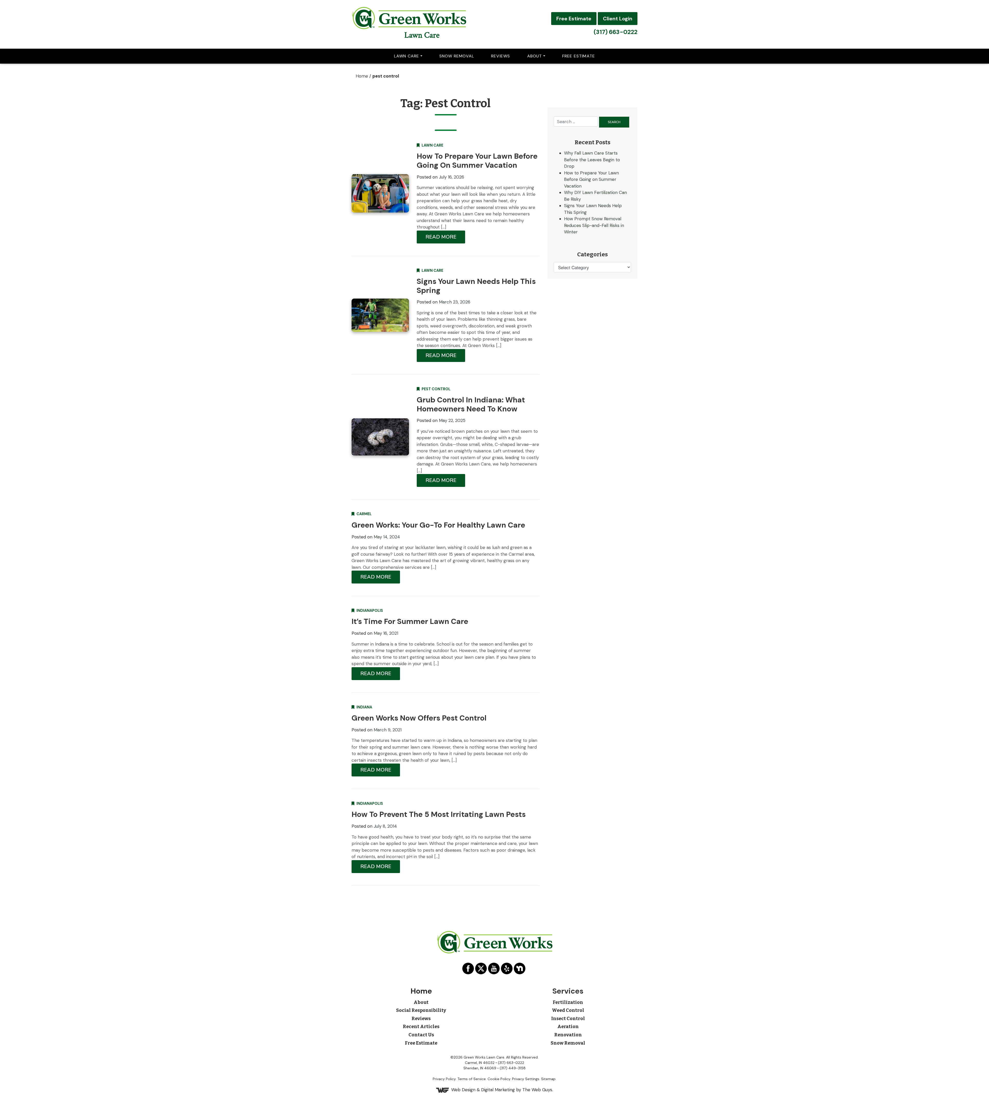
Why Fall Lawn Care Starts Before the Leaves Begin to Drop (592, 159)
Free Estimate (573, 18)
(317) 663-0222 (615, 32)
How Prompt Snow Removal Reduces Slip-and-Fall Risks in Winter (594, 225)
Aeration (568, 1026)
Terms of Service (471, 1079)
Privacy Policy (444, 1079)
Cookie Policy (499, 1079)
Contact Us (421, 1035)
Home (362, 76)
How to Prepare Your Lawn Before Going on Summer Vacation (591, 179)
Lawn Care (421, 35)
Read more (440, 236)
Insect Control (568, 1018)
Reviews (500, 56)
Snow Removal (456, 56)
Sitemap (548, 1079)
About (534, 56)
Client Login (617, 18)
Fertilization (568, 1002)
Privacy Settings (525, 1079)
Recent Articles (421, 1026)
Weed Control (568, 1010)
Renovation (568, 1035)
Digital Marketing (498, 1090)
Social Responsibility (421, 1010)
